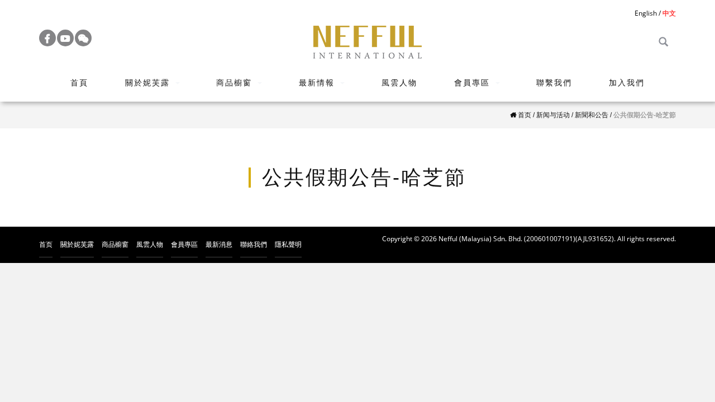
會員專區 (472, 82)
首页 (46, 244)
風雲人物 (399, 82)
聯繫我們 (554, 82)
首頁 (79, 82)
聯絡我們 (253, 244)
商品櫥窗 (234, 82)
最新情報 (317, 82)
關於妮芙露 (147, 82)
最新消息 (219, 244)
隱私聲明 (288, 244)
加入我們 (627, 82)
